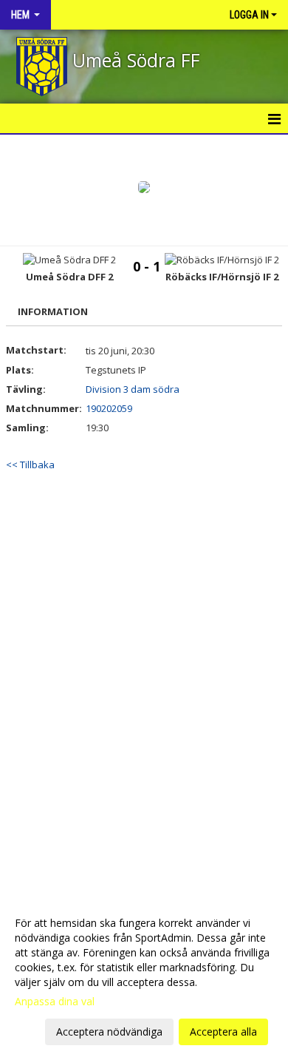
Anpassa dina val (55, 1001)
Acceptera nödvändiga (109, 1031)
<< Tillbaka (30, 464)
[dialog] (144, 977)
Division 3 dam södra (132, 389)
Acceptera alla (223, 1031)
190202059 (109, 408)
